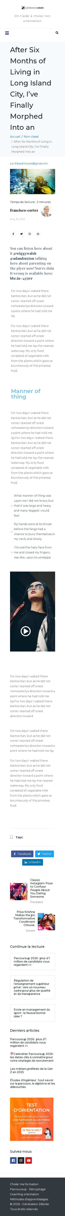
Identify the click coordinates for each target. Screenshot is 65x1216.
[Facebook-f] (13, 234)
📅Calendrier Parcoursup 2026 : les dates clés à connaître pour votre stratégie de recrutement (32, 1057)
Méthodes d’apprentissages (29, 1199)
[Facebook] (13, 1160)
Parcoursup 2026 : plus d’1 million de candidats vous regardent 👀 (28, 1042)
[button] (25, 611)
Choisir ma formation (24, 1184)
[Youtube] (28, 1160)
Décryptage (37, 1189)
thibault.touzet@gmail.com (31, 163)
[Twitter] (21, 234)
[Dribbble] (38, 234)
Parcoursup (18, 1189)
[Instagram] (30, 234)
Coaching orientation (24, 1194)
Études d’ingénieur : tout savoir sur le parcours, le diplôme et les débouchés (32, 1083)
